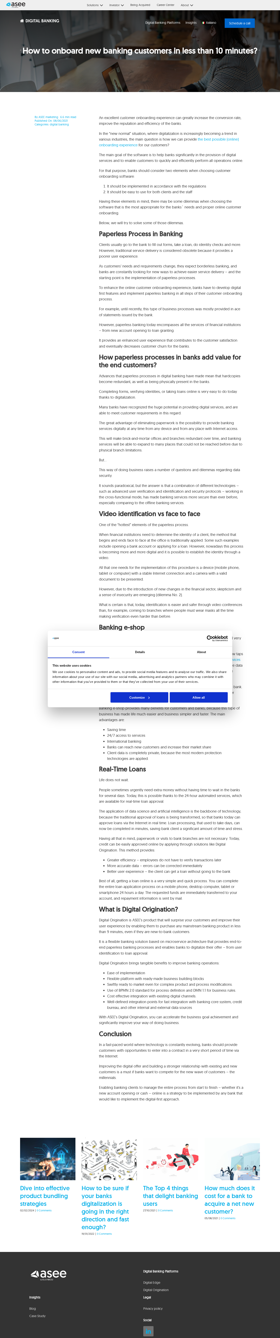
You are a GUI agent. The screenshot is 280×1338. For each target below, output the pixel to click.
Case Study (37, 1316)
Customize (137, 697)
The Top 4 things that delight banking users (170, 1196)
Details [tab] (140, 652)
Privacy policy (153, 1308)
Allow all (198, 697)
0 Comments (44, 1210)
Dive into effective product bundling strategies (45, 1196)
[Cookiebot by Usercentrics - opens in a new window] (210, 638)
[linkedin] (148, 1331)
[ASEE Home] (14, 5)
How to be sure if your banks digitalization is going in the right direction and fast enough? (105, 1207)
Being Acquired (140, 5)
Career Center (165, 5)
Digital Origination (156, 1290)
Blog (32, 1308)
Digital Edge (151, 1282)
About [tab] (201, 652)
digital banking (59, 124)
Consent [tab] (78, 652)
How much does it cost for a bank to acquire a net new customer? (230, 1199)
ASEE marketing (48, 117)
